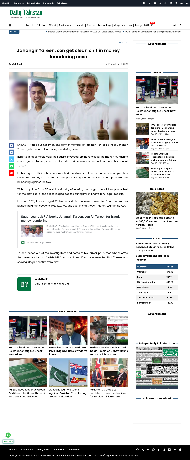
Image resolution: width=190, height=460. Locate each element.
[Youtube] (155, 3)
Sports (91, 25)
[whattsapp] (8, 435)
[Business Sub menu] (71, 25)
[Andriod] (181, 3)
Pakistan (41, 25)
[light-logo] (26, 14)
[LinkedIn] (11, 152)
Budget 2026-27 (144, 25)
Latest (29, 25)
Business (64, 25)
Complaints (48, 3)
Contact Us (18, 3)
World (52, 25)
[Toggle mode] (175, 25)
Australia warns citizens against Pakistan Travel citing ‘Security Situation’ (67, 393)
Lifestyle (79, 25)
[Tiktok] (165, 3)
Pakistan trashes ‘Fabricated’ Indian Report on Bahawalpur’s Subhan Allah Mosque (109, 351)
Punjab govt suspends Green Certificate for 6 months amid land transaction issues (27, 393)
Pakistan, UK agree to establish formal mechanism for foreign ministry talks (108, 393)
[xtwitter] (149, 3)
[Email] (11, 173)
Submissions (62, 3)
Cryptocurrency (123, 25)
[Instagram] (160, 3)
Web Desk (17, 64)
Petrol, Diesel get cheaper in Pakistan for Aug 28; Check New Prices (67, 31)
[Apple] (187, 3)
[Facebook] (144, 3)
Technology (104, 25)
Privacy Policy (33, 3)
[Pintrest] (171, 3)
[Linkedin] (176, 3)
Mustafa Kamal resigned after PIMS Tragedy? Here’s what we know (68, 351)
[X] (11, 159)
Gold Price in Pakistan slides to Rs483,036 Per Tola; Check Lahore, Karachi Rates (157, 221)
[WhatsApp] (11, 166)
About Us (6, 3)
